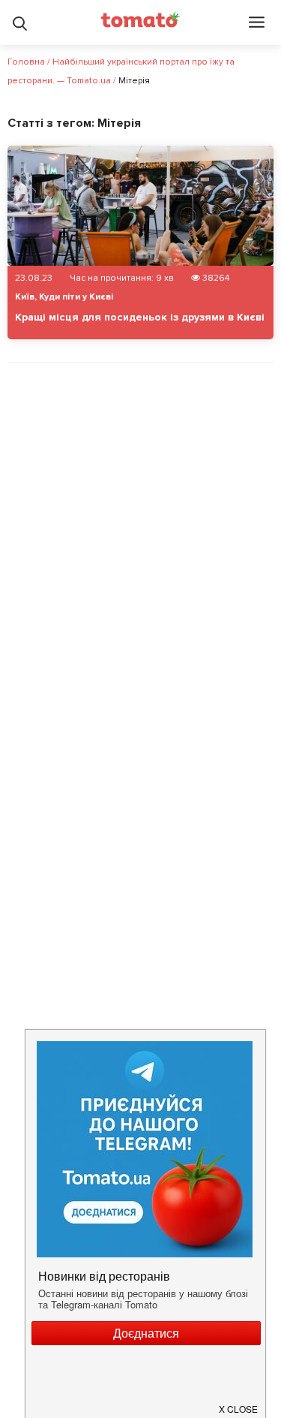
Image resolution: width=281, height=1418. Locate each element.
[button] (239, 1403)
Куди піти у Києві (76, 297)
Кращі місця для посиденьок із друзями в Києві (140, 317)
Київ (24, 297)
